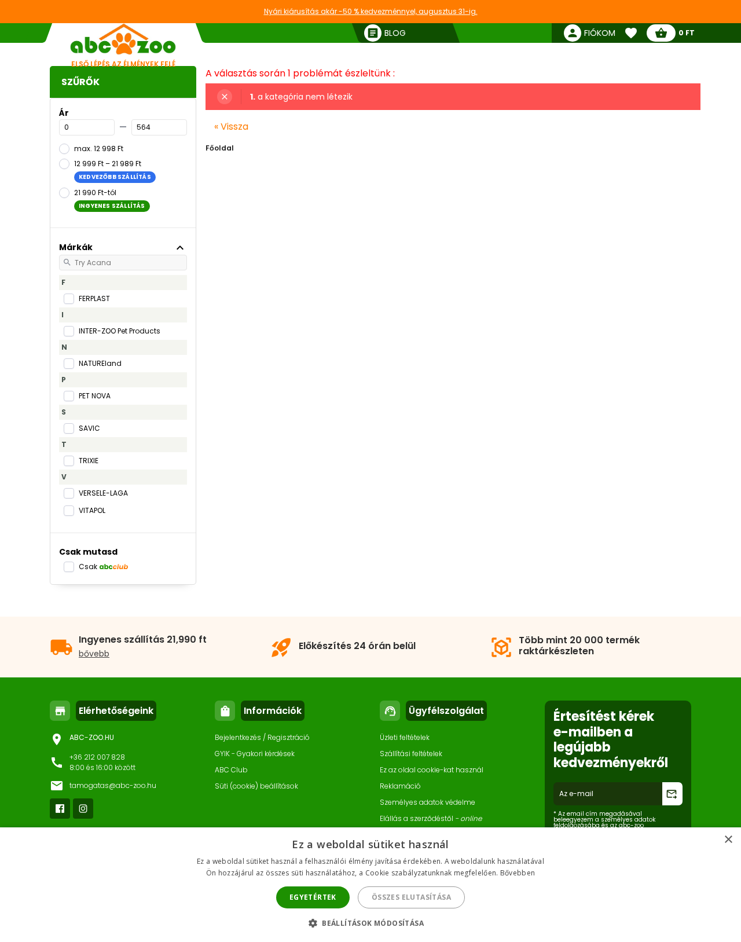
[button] (370, 922)
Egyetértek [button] (312, 897)
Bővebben (517, 873)
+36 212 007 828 (97, 757)
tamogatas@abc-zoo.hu (112, 785)
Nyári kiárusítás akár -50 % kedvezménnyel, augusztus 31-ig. (371, 11)
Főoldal (220, 148)
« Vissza (231, 126)
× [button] (728, 839)
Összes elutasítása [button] (411, 897)
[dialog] (370, 884)
